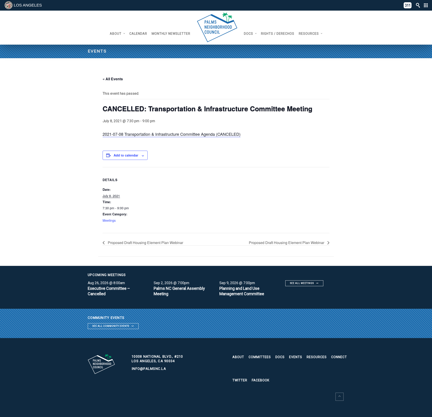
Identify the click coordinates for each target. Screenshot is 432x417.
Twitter (239, 380)
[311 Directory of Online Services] (408, 5)
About (116, 33)
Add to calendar (126, 155)
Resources (309, 33)
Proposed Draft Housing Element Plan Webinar (145, 242)
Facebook (260, 380)
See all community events (110, 326)
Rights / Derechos (277, 33)
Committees (260, 357)
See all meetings (302, 283)
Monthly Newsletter (171, 33)
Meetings (109, 220)
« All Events (113, 78)
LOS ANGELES (28, 5)
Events (295, 357)
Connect (339, 357)
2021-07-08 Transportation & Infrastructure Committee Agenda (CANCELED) (172, 134)
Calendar (138, 33)
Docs (248, 33)
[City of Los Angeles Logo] (8, 5)
